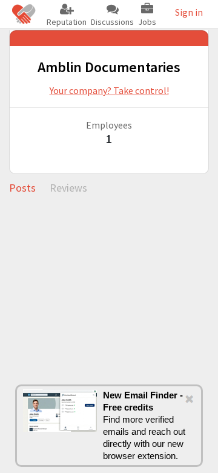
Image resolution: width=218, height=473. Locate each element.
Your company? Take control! (109, 90)
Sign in (189, 12)
